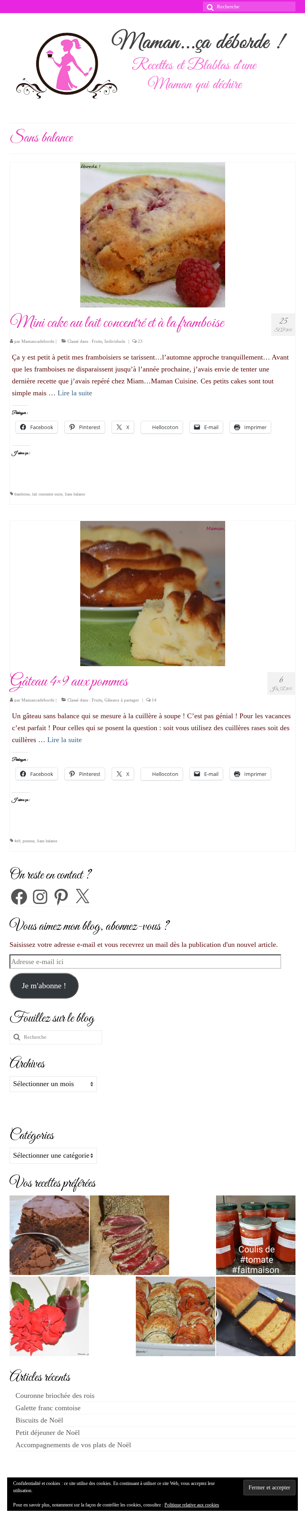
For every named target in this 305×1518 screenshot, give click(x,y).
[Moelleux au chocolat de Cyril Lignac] (49, 1235)
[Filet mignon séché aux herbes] (129, 1235)
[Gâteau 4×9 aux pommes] (152, 593)
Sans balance (75, 494)
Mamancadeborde (37, 341)
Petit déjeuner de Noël (47, 1432)
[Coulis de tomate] (255, 1235)
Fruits (97, 341)
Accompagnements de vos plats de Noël (73, 1445)
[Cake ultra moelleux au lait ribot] (255, 1316)
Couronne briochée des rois (55, 1395)
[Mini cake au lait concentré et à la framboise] (152, 234)
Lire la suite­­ (75, 393)
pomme (29, 841)
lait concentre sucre (47, 494)
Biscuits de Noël (39, 1420)
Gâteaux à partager (121, 700)
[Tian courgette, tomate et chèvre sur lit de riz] (175, 1316)
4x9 (17, 841)
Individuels (114, 341)
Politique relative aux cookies (191, 1505)
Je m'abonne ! (44, 985)
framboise (22, 494)
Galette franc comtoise (48, 1408)
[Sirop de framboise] (49, 1316)
